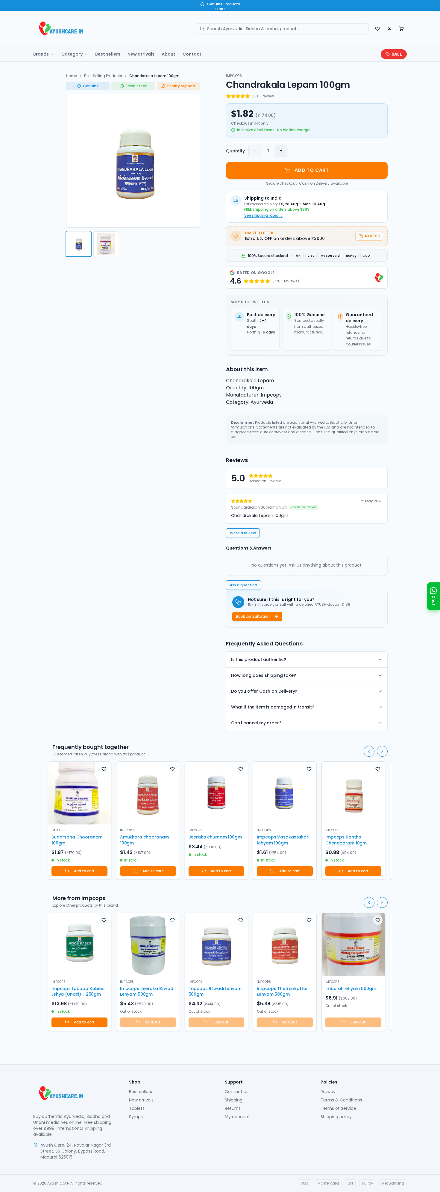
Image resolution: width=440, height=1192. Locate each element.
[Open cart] (401, 28)
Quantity (235, 151)
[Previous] (369, 751)
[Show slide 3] (221, 9)
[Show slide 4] (224, 9)
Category (72, 54)
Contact (192, 54)
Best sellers (107, 54)
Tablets (137, 1108)
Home (71, 75)
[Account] (389, 28)
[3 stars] (238, 96)
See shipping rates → (263, 215)
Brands (41, 54)
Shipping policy (336, 1117)
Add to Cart (312, 170)
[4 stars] (242, 96)
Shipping (233, 1100)
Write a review (243, 532)
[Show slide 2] (217, 9)
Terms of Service (338, 1108)
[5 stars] (247, 96)
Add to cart (84, 870)
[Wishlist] (377, 28)
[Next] (382, 751)
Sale (397, 54)
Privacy (328, 1092)
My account (237, 1117)
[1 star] (228, 96)
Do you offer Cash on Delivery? (264, 691)
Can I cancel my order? (256, 723)
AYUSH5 (372, 235)
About (168, 54)
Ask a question (243, 584)
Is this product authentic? (258, 659)
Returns (233, 1108)
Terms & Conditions (341, 1100)
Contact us (236, 1092)
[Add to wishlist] (104, 769)
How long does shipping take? (263, 675)
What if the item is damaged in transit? (272, 707)
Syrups (136, 1117)
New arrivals (141, 54)
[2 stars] (233, 96)
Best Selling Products (103, 75)
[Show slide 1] (215, 9)
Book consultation (253, 616)
